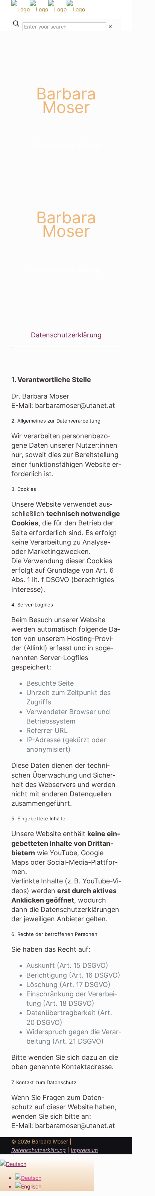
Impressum (84, 1150)
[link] (110, 26)
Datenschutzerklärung (38, 1150)
